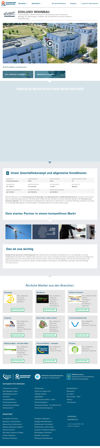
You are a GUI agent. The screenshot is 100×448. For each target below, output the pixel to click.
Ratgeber (73, 3)
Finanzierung (71, 402)
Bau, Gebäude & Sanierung (15, 74)
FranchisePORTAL (9, 399)
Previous (4, 232)
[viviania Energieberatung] (75, 328)
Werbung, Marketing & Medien (13, 427)
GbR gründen (39, 388)
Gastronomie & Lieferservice (12, 424)
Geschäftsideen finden (10, 391)
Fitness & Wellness (9, 435)
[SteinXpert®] (43, 302)
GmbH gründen (8, 408)
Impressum (72, 416)
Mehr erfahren (17, 309)
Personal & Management (54, 326)
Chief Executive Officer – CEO (44, 399)
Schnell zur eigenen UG (42, 391)
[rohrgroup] (10, 328)
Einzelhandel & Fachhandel (22, 352)
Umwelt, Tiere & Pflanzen (22, 355)
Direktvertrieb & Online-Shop (43, 427)
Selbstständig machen (10, 394)
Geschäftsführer (72, 388)
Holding (69, 399)
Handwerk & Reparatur (21, 301)
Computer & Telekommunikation (44, 430)
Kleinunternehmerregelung (43, 408)
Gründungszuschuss (9, 402)
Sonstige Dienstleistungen (42, 421)
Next (95, 232)
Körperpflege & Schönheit (42, 432)
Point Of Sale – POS (73, 397)
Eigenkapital (39, 397)
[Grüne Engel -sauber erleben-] (43, 328)
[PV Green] (75, 353)
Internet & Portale (55, 351)
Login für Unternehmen (90, 3)
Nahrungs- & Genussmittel (11, 421)
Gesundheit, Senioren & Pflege (13, 432)
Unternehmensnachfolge (11, 405)
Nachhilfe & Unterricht (41, 435)
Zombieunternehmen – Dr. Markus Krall (47, 405)
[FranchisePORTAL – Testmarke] (43, 353)
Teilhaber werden (40, 394)
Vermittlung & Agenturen (86, 304)
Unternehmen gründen (10, 388)
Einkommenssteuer (41, 402)
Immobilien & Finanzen (46, 74)
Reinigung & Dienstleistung (54, 304)
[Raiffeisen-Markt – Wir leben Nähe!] (10, 353)
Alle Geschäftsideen (59, 3)
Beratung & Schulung (89, 325)
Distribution (70, 391)
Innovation (70, 394)
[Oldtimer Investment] (75, 302)
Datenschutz (73, 419)
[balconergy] (10, 302)
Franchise (6, 397)
